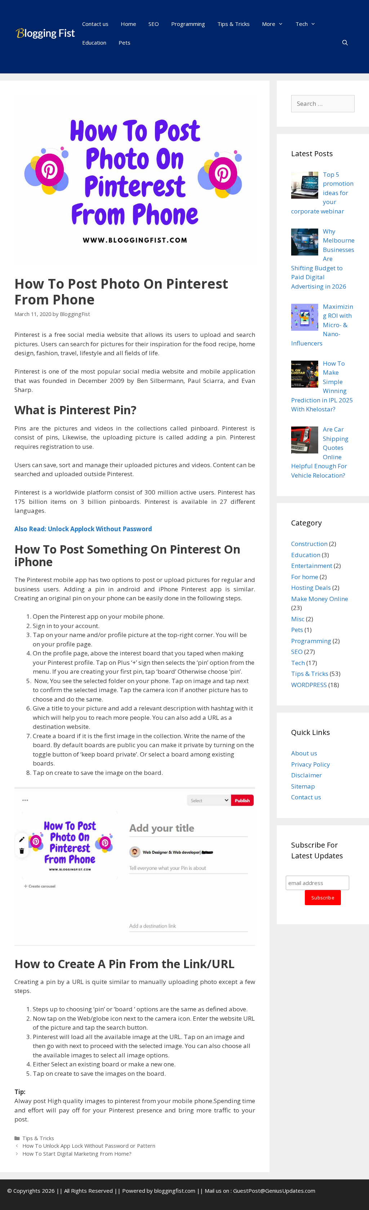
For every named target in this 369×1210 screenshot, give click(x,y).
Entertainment (311, 565)
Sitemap (303, 786)
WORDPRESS (309, 685)
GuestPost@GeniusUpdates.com (274, 1190)
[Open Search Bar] (345, 42)
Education (94, 42)
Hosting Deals (311, 587)
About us (304, 753)
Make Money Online (319, 599)
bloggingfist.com (174, 1190)
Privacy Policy (310, 764)
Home (128, 23)
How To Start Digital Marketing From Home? (77, 1153)
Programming (188, 23)
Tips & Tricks (233, 23)
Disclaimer (306, 775)
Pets (124, 42)
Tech (301, 23)
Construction (309, 543)
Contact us (95, 23)
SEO (153, 23)
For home (304, 577)
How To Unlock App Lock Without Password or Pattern (88, 1145)
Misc (297, 619)
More (268, 23)
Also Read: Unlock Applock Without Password (83, 529)
